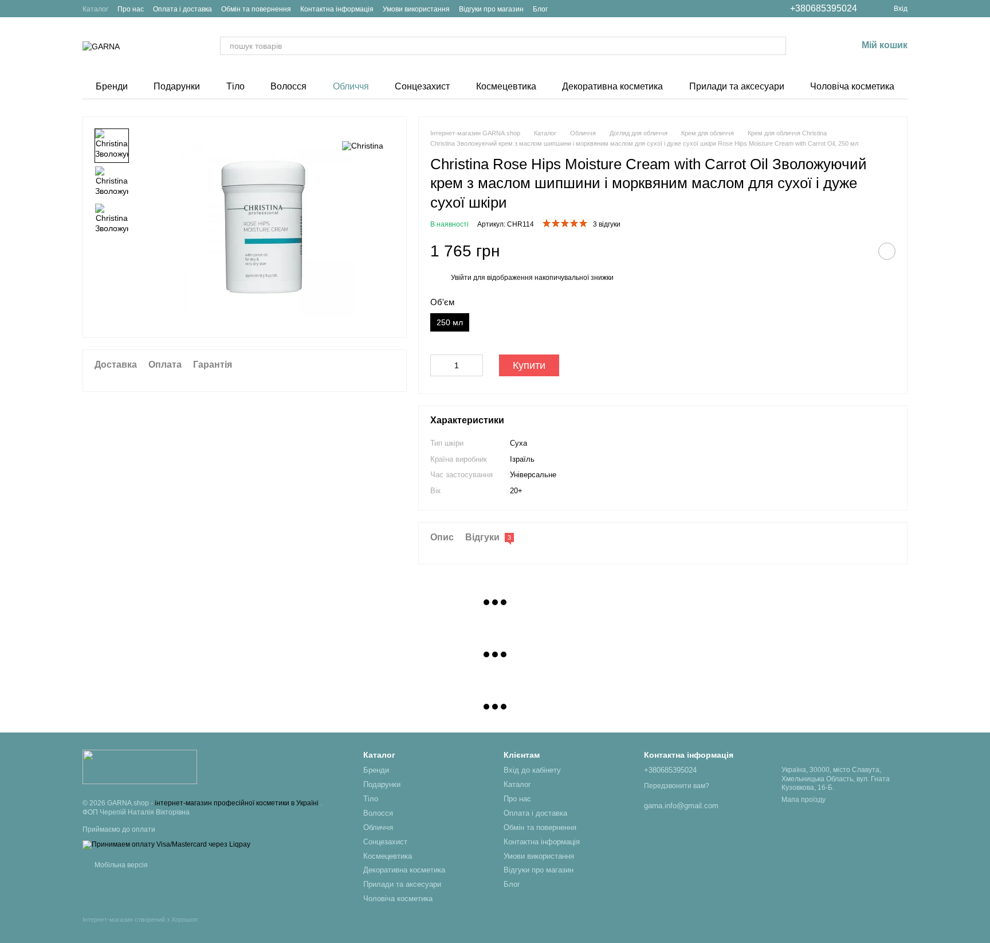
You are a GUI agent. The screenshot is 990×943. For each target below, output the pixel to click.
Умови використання (416, 9)
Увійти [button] (461, 278)
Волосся (288, 86)
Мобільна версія (120, 865)
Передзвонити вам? (676, 786)
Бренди (112, 86)
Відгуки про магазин (491, 9)
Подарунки (177, 86)
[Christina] (362, 145)
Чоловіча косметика (852, 86)
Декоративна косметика (612, 86)
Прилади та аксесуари (736, 86)
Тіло (235, 86)
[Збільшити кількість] (474, 365)
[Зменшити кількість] (439, 365)
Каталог (95, 9)
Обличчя (351, 86)
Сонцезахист (422, 86)
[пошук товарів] (777, 46)
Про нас (130, 9)
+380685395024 (823, 8)
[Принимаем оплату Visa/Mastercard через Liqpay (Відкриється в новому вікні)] (166, 844)
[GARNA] (139, 766)
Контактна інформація (337, 9)
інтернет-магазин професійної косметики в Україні (237, 803)
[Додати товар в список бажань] (886, 251)
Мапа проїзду (803, 800)
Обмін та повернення (256, 9)
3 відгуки (606, 224)
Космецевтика (506, 86)
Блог (540, 9)
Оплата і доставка (182, 9)
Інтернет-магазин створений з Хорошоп (140, 919)
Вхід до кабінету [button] (532, 770)
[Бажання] (818, 46)
